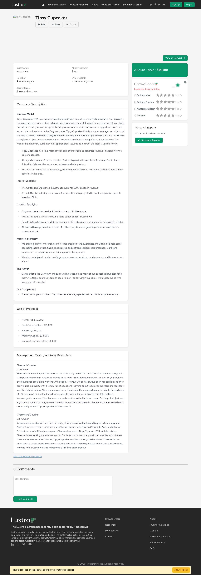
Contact (154, 530)
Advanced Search (57, 4)
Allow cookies (181, 570)
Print (42, 24)
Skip (177, 95)
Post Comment (25, 499)
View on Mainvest (173, 58)
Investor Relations (78, 4)
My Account (111, 530)
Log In (189, 5)
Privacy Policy (157, 542)
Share (57, 24)
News (95, 4)
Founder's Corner (132, 4)
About (153, 519)
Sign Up (176, 5)
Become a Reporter (150, 140)
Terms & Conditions (160, 536)
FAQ (152, 548)
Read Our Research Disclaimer (27, 457)
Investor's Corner (110, 4)
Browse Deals (112, 519)
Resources (110, 525)
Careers (109, 536)
